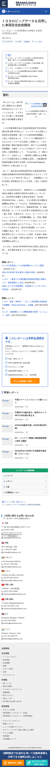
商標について (8, 724)
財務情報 (6, 692)
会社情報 (5, 653)
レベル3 (18, 41)
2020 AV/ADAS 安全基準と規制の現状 (18, 272)
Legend (26, 41)
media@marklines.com (12, 537)
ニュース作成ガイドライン (13, 727)
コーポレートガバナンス (12, 689)
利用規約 (6, 736)
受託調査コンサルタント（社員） (15, 713)
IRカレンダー (8, 698)
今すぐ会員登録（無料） (24, 381)
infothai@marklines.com (12, 623)
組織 (4, 666)
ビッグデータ (7, 41)
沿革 (4, 672)
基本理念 (6, 660)
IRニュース (7, 683)
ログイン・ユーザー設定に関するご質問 (18, 730)
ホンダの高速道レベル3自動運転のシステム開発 (23, 265)
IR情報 (4, 680)
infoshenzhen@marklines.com (15, 608)
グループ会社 (8, 669)
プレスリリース (9, 675)
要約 (9, 55)
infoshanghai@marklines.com (14, 594)
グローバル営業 (9, 710)
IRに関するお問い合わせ (12, 701)
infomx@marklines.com (12, 567)
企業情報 (5, 648)
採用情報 (5, 706)
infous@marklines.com (12, 552)
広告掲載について (10, 739)
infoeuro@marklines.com (13, 580)
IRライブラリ (8, 695)
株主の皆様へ (8, 686)
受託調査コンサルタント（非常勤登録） (18, 716)
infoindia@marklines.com (13, 639)
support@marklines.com (12, 534)
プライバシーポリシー (11, 721)
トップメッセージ (10, 657)
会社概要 (6, 663)
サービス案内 (8, 733)
